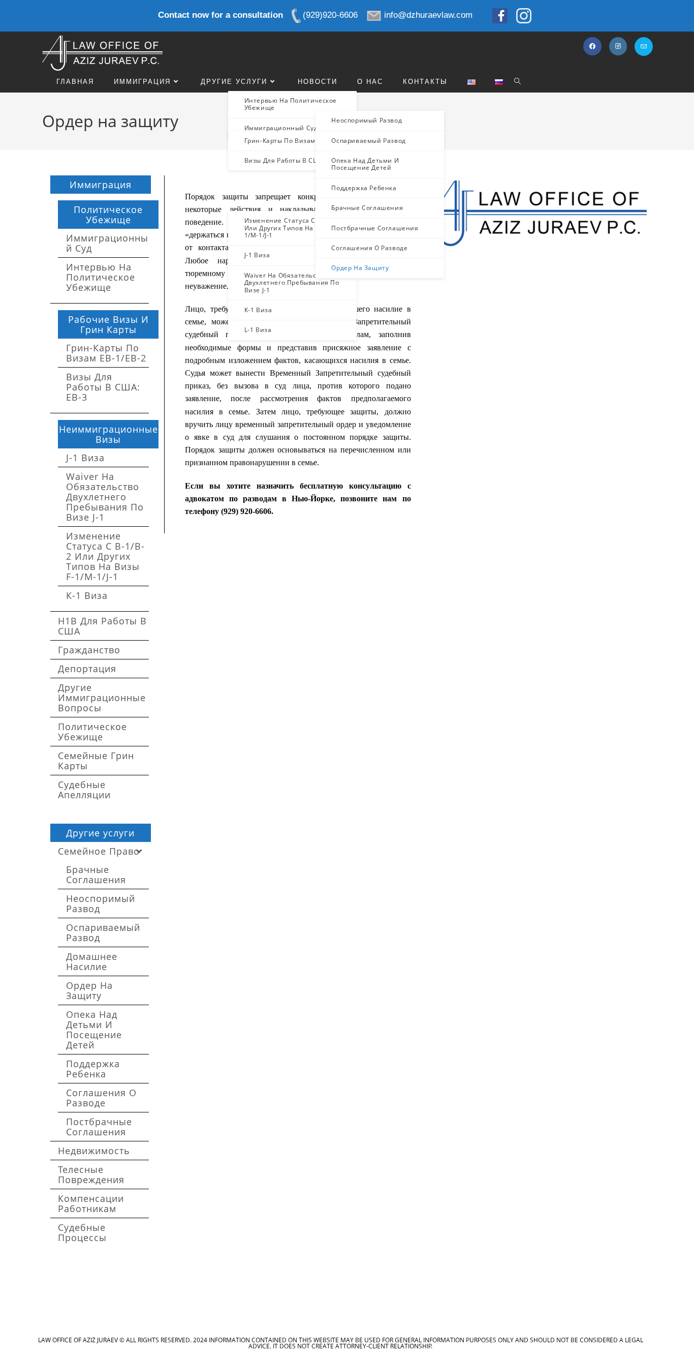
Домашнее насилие (91, 961)
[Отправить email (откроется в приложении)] (644, 46)
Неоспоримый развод (100, 903)
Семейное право (99, 851)
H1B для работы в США (102, 626)
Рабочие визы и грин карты (108, 324)
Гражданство (89, 650)
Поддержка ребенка (93, 1069)
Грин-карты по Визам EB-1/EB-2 (106, 353)
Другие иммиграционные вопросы (102, 697)
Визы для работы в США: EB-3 (103, 387)
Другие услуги (100, 833)
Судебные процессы (82, 1232)
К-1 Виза (87, 595)
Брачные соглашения (96, 874)
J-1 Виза (85, 457)
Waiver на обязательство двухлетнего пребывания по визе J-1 (105, 496)
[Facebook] (592, 46)
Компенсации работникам (91, 1203)
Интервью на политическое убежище (100, 277)
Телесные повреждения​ (91, 1174)
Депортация (87, 668)
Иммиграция (101, 184)
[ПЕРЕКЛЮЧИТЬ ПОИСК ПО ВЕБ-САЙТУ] (517, 82)
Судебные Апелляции (84, 789)
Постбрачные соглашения (99, 1126)
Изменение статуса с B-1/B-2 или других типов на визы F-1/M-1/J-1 (105, 556)
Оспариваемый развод (103, 932)
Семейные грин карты (96, 760)
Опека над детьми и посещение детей (94, 1029)
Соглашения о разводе (101, 1098)
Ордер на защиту (89, 990)
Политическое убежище (108, 214)
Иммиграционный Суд (107, 243)
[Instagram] (618, 46)
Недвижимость (94, 1150)
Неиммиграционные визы (108, 434)
